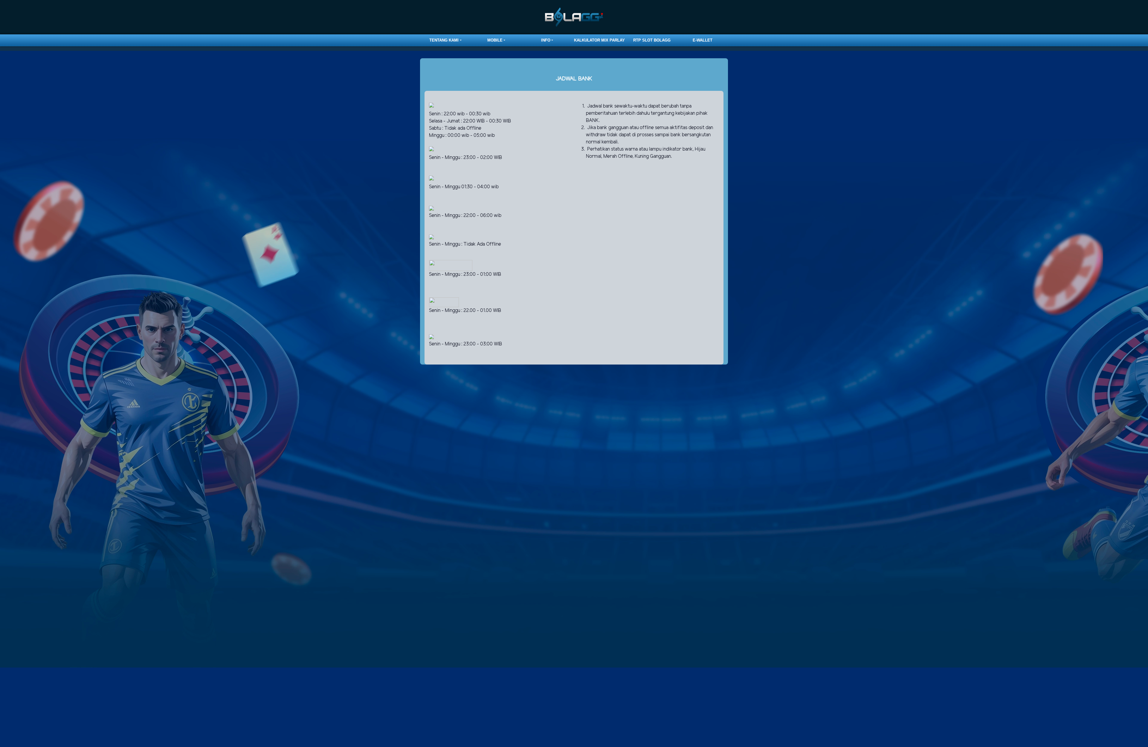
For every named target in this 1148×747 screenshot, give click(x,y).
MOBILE (495, 40)
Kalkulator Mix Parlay (599, 40)
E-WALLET (702, 40)
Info (545, 40)
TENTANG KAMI (444, 40)
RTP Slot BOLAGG (652, 40)
